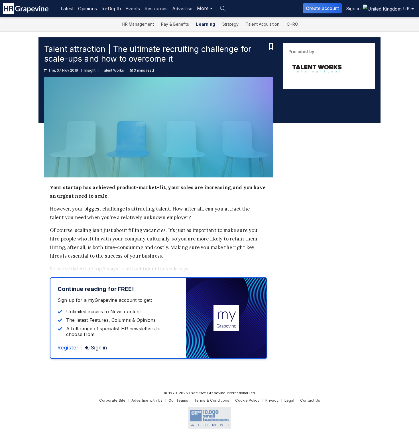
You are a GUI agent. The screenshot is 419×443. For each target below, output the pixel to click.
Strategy (230, 24)
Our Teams (178, 400)
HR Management (138, 24)
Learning (205, 24)
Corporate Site (112, 400)
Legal (289, 400)
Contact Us (310, 400)
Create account (322, 8)
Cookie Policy (247, 400)
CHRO (292, 24)
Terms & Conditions (211, 400)
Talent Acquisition (263, 24)
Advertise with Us (146, 400)
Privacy (271, 400)
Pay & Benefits (175, 24)
